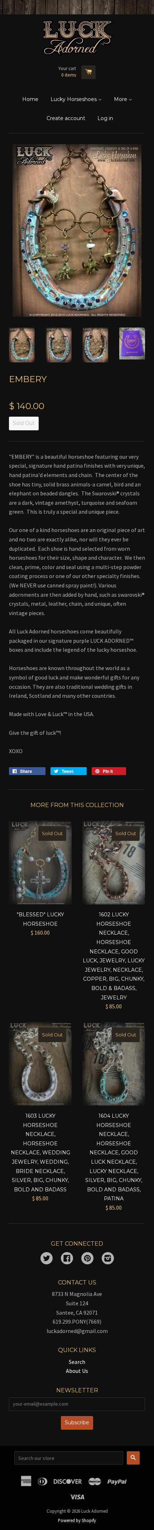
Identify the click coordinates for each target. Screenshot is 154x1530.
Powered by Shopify (77, 1520)
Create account (66, 118)
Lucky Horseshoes (74, 99)
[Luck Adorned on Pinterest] (87, 1259)
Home (30, 99)
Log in (105, 118)
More (121, 99)
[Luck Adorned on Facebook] (67, 1259)
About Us (77, 1370)
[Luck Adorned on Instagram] (108, 1259)
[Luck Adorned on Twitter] (46, 1259)
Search (77, 1361)
